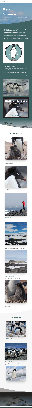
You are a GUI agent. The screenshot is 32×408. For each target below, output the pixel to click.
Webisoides (6, 276)
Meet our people (8, 217)
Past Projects (8, 189)
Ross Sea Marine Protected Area (13, 66)
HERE (20, 77)
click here (17, 69)
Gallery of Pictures (11, 276)
